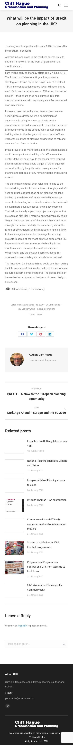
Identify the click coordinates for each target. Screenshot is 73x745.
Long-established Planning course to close (46, 483)
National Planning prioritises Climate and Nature (47, 463)
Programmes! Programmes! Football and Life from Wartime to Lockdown (46, 567)
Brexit (39, 315)
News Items (28, 304)
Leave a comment (46, 309)
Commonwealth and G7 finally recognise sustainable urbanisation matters (46, 524)
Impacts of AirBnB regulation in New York (47, 443)
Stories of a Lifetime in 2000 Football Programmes (43, 545)
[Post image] (14, 446)
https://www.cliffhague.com (42, 360)
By (53, 304)
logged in (22, 625)
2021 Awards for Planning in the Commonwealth (45, 587)
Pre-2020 (39, 304)
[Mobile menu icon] (66, 5)
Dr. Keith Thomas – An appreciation (47, 499)
